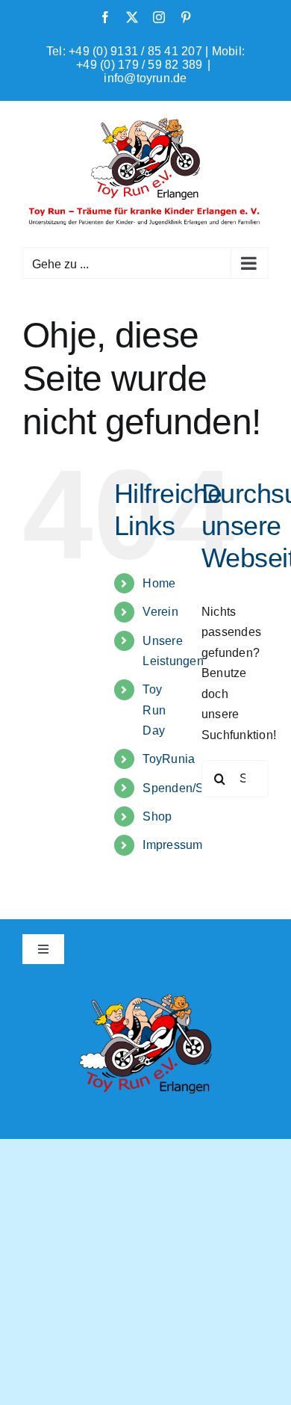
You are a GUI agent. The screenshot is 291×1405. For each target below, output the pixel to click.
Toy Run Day (154, 709)
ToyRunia (169, 759)
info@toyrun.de (145, 78)
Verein (160, 611)
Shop (157, 816)
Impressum (172, 845)
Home (159, 583)
